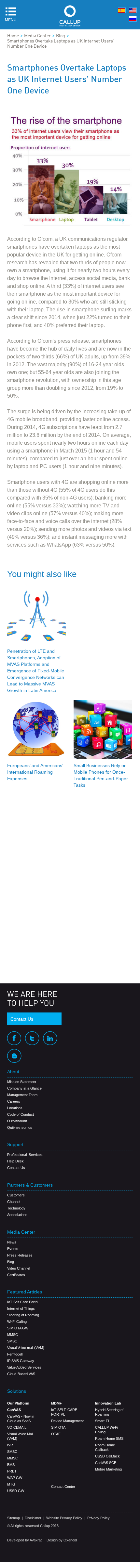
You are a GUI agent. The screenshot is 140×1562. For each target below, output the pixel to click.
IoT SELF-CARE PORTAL (64, 1412)
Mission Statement (21, 1082)
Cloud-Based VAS (21, 1374)
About (13, 1071)
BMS (11, 1465)
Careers (13, 1101)
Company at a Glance (24, 1088)
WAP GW (14, 1478)
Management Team (22, 1095)
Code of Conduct (20, 1114)
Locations (14, 1108)
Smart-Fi (102, 1421)
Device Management (67, 1421)
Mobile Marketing (108, 1469)
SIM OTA (58, 1427)
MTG (11, 1484)
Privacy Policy (98, 1518)
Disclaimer (33, 1518)
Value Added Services (24, 1367)
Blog (60, 36)
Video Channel (18, 1268)
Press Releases (20, 1255)
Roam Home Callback (105, 1447)
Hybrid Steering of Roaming (109, 1412)
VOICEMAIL (16, 1427)
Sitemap (13, 1518)
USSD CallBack (107, 1456)
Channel (13, 1202)
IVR (10, 1445)
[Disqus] (70, 887)
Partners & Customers (30, 1185)
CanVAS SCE (105, 1463)
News (11, 1242)
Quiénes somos (19, 1127)
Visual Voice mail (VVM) (25, 1348)
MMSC (12, 1335)
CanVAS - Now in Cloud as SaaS (20, 1418)
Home (13, 36)
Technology (16, 1208)
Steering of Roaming (23, 1315)
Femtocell (14, 1354)
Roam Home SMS (109, 1438)
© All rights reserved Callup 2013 (33, 1526)
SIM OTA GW (17, 1328)
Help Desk (15, 1161)
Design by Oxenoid (62, 1540)
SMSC (12, 1341)
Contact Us (21, 1019)
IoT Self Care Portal (22, 1302)
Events (12, 1249)
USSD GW (15, 1491)
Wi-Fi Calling (17, 1322)
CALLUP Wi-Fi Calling (106, 1429)
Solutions (16, 1391)
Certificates (16, 1275)
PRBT (12, 1471)
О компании (17, 1121)
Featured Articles (24, 1292)
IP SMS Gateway (20, 1361)
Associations (17, 1215)
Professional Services (25, 1155)
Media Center (37, 36)
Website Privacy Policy (64, 1518)
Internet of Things (21, 1308)
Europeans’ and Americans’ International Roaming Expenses (35, 772)
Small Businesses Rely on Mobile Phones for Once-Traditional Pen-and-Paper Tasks (101, 775)
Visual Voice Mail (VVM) (20, 1436)
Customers (16, 1195)
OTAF (56, 1434)
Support (15, 1144)
